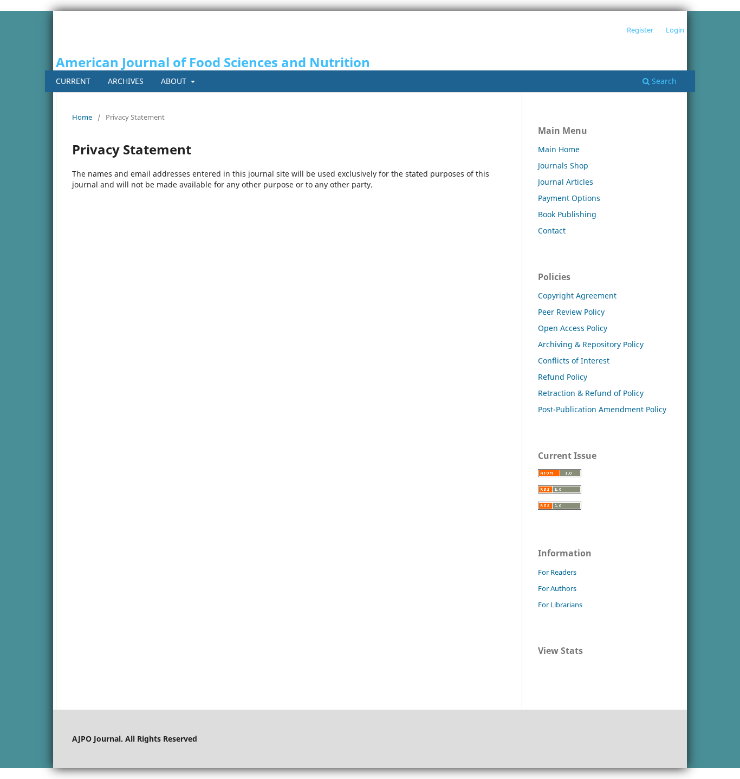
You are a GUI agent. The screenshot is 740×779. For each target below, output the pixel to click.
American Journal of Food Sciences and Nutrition (213, 62)
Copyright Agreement (577, 295)
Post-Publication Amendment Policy (602, 409)
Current (73, 81)
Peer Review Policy (571, 312)
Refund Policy (562, 377)
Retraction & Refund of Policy (591, 393)
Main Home (559, 149)
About (175, 81)
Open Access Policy (572, 328)
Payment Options (569, 198)
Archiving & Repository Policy (591, 344)
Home (82, 117)
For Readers (557, 572)
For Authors (557, 588)
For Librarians (560, 604)
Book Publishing (567, 214)
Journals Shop (563, 165)
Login (675, 30)
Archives (126, 81)
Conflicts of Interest (573, 360)
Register (640, 30)
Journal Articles (565, 182)
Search (663, 81)
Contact (552, 230)
